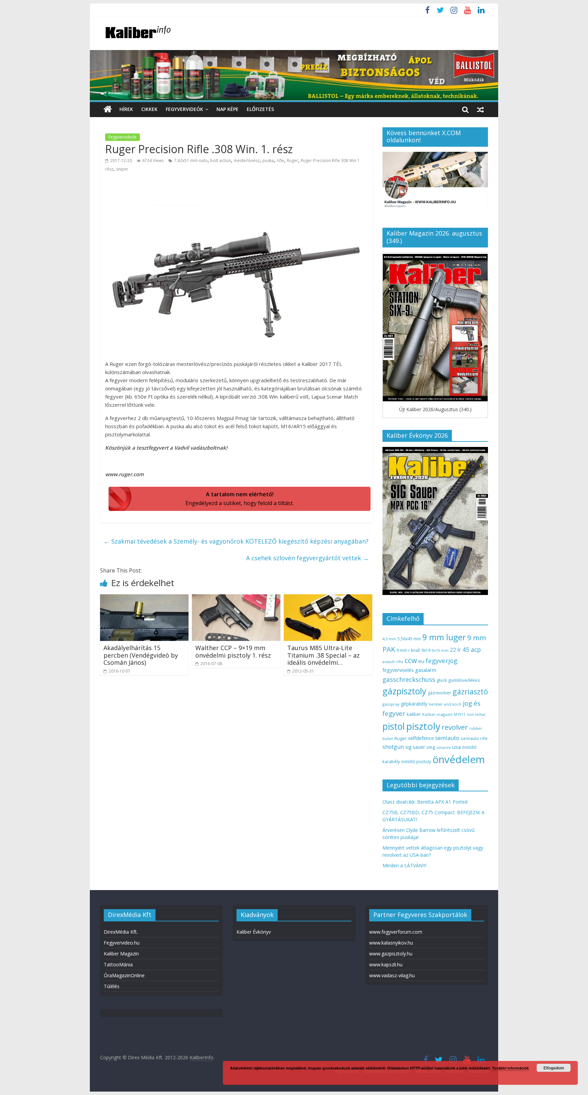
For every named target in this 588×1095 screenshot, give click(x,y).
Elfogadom (553, 1068)
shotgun (393, 747)
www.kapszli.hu (386, 964)
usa (456, 746)
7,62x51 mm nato (191, 160)
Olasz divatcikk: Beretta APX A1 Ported (425, 802)
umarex (444, 747)
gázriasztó (470, 691)
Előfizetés (260, 109)
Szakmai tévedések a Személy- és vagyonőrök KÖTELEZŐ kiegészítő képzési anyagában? (236, 541)
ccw (411, 660)
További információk (510, 1067)
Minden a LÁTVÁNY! (404, 865)
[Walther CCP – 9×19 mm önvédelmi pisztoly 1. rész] (236, 598)
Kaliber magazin (437, 714)
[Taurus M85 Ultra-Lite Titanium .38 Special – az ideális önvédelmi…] (328, 598)
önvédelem (458, 759)
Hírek (126, 109)
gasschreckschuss (408, 679)
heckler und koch (445, 704)
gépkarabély (414, 704)
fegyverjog (441, 660)
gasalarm (425, 669)
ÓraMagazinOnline (124, 975)
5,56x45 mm (409, 639)
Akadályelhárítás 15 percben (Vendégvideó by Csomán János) (140, 655)
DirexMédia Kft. (121, 932)
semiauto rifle (474, 738)
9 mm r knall (408, 650)
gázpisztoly (404, 691)
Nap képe (227, 109)
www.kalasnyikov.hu (391, 942)
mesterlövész (247, 160)
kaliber (414, 714)
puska (268, 160)
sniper (122, 169)
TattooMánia (118, 964)
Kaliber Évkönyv (253, 932)
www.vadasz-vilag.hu (392, 975)
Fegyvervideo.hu (122, 942)
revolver (455, 727)
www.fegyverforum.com (395, 932)
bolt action (220, 160)
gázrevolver (439, 693)
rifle (280, 160)
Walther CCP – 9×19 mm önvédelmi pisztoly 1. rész (233, 651)
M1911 (460, 714)
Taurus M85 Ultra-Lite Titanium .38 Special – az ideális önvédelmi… (323, 655)
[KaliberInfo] (107, 109)
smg (430, 747)
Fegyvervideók (184, 109)
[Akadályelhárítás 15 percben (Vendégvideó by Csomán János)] (144, 598)
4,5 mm (389, 638)
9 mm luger (444, 637)
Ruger (292, 160)
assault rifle (392, 661)
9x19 (425, 650)
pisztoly (423, 726)
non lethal (476, 714)
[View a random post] (480, 109)
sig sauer (415, 747)
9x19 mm (440, 650)
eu (421, 661)
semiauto (447, 738)
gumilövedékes (464, 680)
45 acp (471, 649)
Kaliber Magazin (121, 953)
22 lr (455, 650)
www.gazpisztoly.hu (390, 953)
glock (442, 680)
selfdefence (421, 738)
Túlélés (111, 986)
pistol (393, 726)
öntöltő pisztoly (416, 761)
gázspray (390, 704)
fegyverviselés (398, 670)
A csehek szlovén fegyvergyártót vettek (307, 558)
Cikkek (149, 109)
